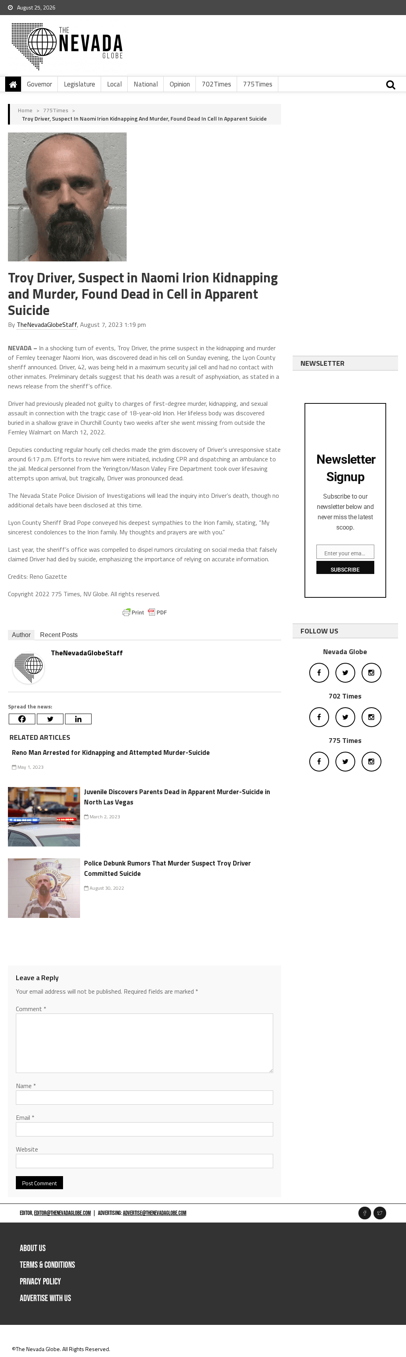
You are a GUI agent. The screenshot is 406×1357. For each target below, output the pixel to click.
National (146, 84)
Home (25, 110)
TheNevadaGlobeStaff (47, 324)
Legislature (79, 84)
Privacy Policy (40, 1281)
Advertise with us (45, 1298)
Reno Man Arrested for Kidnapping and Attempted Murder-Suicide (111, 752)
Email (25, 1117)
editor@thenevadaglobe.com (62, 1213)
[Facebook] (22, 719)
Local (114, 84)
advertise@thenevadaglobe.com (154, 1213)
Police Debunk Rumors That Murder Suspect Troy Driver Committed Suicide (167, 868)
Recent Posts (59, 634)
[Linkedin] (78, 719)
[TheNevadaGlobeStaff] (28, 667)
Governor (39, 84)
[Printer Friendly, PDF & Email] (144, 612)
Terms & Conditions (47, 1265)
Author (21, 634)
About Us (33, 1248)
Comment (31, 1008)
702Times (216, 84)
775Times (257, 84)
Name (26, 1085)
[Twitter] (50, 719)
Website (27, 1149)
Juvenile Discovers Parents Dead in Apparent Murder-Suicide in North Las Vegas (177, 797)
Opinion (180, 84)
